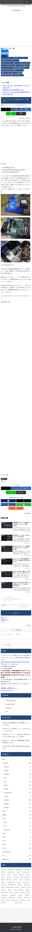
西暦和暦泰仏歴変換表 (6, 75)
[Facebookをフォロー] (8, 504)
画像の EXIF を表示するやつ (7, 70)
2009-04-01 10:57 (5, 619)
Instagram (7, 662)
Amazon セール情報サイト (7, 57)
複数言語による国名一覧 (6, 72)
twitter (2, 662)
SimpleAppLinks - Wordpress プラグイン (10, 60)
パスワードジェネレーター (7, 67)
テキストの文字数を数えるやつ (8, 65)
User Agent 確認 (26, 62)
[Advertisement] (16, 30)
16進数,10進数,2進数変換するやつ (21, 67)
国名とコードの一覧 (19, 70)
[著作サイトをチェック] (8, 500)
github (27, 662)
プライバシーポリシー (7, 690)
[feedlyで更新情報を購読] (23, 504)
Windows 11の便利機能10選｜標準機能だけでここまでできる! (16, 724)
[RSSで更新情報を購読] (16, 508)
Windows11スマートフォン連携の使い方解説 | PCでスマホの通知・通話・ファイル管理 (16, 735)
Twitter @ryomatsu (11, 700)
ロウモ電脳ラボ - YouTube (8, 666)
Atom (3, 481)
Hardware (4, 478)
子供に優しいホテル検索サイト (20, 57)
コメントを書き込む (16, 630)
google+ (19, 662)
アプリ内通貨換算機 (17, 72)
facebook (13, 662)
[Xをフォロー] (23, 500)
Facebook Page (10, 704)
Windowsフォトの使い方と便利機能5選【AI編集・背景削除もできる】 (16, 741)
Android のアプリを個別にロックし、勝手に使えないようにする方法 (16, 730)
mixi (24, 662)
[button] (21, 113)
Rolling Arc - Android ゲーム (7, 62)
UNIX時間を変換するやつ (17, 75)
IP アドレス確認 (18, 62)
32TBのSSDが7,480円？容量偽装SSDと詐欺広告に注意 (16, 747)
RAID (2, 618)
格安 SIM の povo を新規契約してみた (13, 90)
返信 (29, 625)
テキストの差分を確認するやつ (22, 65)
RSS (7, 711)
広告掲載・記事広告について (9, 688)
